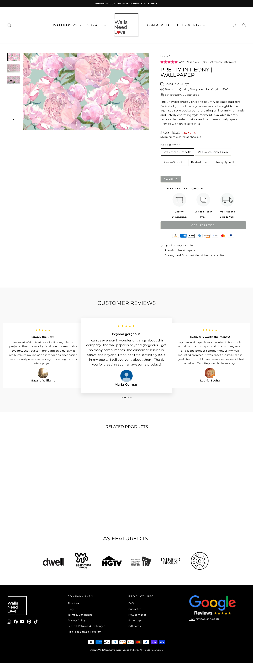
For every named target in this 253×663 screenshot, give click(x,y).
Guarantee (134, 609)
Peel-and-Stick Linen (213, 152)
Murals (95, 25)
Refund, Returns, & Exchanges (86, 626)
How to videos (137, 614)
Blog (71, 609)
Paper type (135, 620)
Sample (171, 179)
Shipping (166, 137)
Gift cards (134, 626)
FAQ (131, 603)
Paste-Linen (199, 162)
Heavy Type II (224, 162)
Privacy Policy (77, 620)
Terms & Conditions (80, 614)
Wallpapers (66, 25)
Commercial (159, 25)
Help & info (189, 25)
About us (73, 603)
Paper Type (170, 145)
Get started (203, 225)
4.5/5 (192, 618)
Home (164, 56)
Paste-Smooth (174, 162)
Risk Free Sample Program (85, 631)
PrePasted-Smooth (177, 152)
